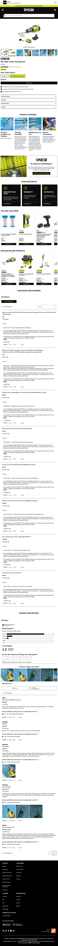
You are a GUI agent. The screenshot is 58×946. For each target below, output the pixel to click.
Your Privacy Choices (24, 942)
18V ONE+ (4, 896)
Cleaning (18, 875)
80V (3, 902)
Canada (18, 899)
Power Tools (19, 866)
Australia (18, 896)
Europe (18, 902)
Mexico (18, 906)
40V (3, 899)
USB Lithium (5, 906)
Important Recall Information (6, 886)
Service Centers (6, 879)
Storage (18, 879)
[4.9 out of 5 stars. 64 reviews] (39, 239)
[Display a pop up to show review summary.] (43, 240)
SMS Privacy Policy (50, 941)
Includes (3, 100)
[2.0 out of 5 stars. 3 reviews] (3, 239)
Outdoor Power (20, 869)
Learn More (7, 203)
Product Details (5, 96)
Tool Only (4, 76)
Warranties (5, 869)
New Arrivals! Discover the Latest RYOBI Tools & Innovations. (29, 5)
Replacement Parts (7, 872)
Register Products (6, 882)
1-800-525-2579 (21, 941)
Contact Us (5, 890)
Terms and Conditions (31, 941)
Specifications (5, 103)
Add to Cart (29, 83)
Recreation (19, 872)
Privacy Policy (40, 941)
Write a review (17, 67)
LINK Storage (5, 909)
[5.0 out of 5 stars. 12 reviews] (21, 239)
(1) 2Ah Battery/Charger (17, 76)
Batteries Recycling (7, 875)
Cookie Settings (36, 942)
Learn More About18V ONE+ (41, 173)
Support (3, 107)
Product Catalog (6, 915)
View (55, 2)
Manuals (4, 866)
